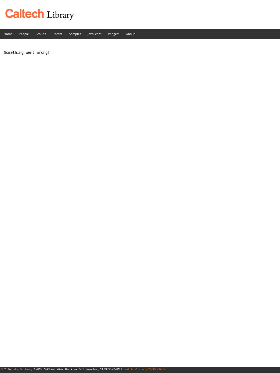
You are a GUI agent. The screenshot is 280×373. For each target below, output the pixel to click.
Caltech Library (22, 369)
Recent (57, 34)
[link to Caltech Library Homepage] (37, 18)
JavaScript (94, 34)
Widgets (113, 34)
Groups (41, 34)
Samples (75, 34)
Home (8, 34)
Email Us (127, 369)
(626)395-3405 (155, 369)
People (24, 34)
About (130, 34)
